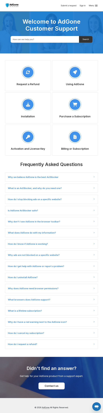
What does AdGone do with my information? (32, 232)
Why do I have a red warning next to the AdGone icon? (37, 322)
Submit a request (68, 5)
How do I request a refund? (22, 344)
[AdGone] (12, 6)
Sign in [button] (83, 5)
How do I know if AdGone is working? (28, 244)
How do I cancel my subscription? (26, 333)
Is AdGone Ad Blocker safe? (23, 210)
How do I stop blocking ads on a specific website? (35, 199)
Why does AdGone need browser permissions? (33, 288)
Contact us (51, 385)
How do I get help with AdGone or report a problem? (36, 266)
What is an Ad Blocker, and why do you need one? (35, 188)
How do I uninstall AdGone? (23, 277)
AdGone (45, 407)
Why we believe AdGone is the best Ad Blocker (33, 177)
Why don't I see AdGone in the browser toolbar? (34, 221)
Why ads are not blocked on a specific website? (34, 255)
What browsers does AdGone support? (29, 299)
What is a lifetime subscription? (25, 310)
